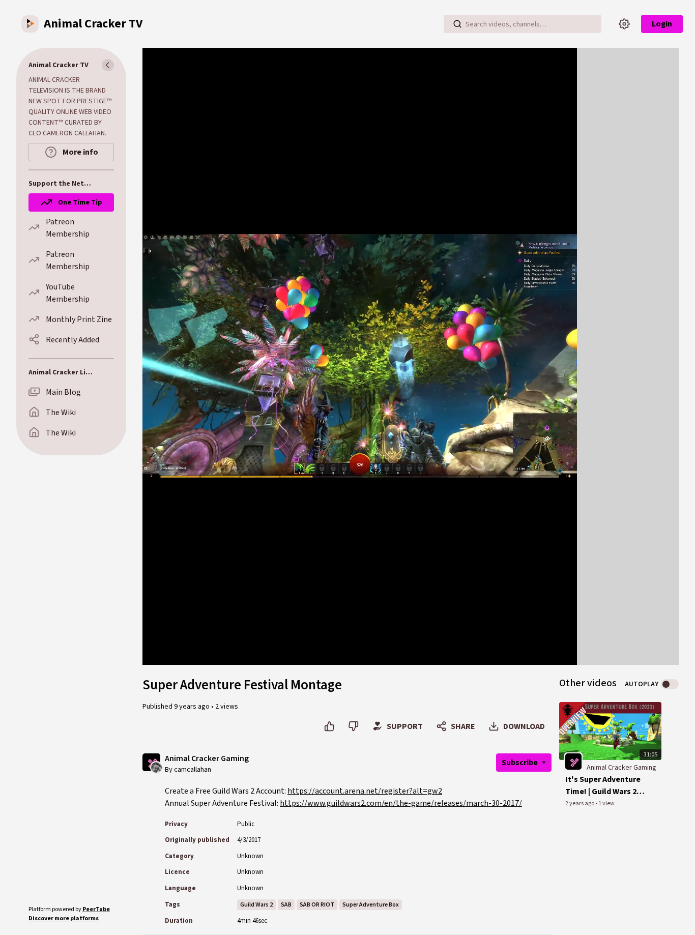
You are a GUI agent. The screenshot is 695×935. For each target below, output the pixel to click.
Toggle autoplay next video (670, 684)
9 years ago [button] (192, 707)
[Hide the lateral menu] (108, 65)
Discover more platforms (63, 918)
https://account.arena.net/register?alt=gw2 (364, 791)
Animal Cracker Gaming (207, 758)
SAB (286, 904)
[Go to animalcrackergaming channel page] (156, 767)
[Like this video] (329, 726)
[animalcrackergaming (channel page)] (573, 761)
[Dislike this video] (353, 726)
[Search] (457, 24)
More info (79, 152)
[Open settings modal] (624, 24)
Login (662, 24)
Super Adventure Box (370, 904)
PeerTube (96, 909)
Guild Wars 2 (256, 904)
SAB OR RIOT (317, 904)
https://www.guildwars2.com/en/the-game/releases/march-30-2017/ (401, 803)
